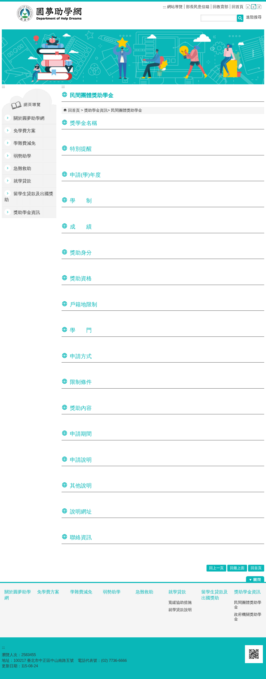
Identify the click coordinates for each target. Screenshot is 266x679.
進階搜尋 (254, 17)
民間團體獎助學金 (126, 110)
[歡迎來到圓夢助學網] (133, 56)
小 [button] (248, 6)
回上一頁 (216, 568)
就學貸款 (177, 591)
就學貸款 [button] (22, 181)
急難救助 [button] (22, 168)
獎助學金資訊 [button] (27, 212)
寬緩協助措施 (180, 602)
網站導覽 (174, 6)
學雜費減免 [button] (25, 143)
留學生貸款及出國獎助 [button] (28, 196)
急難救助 (144, 591)
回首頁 (237, 6)
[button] (240, 18)
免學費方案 (48, 591)
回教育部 (220, 6)
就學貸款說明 (180, 609)
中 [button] (253, 6)
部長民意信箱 (197, 6)
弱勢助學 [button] (22, 156)
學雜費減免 (81, 591)
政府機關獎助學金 (247, 616)
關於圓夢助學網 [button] (29, 118)
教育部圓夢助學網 (49, 13)
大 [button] (259, 6)
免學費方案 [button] (25, 130)
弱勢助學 (112, 591)
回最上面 (237, 568)
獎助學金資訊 (96, 110)
